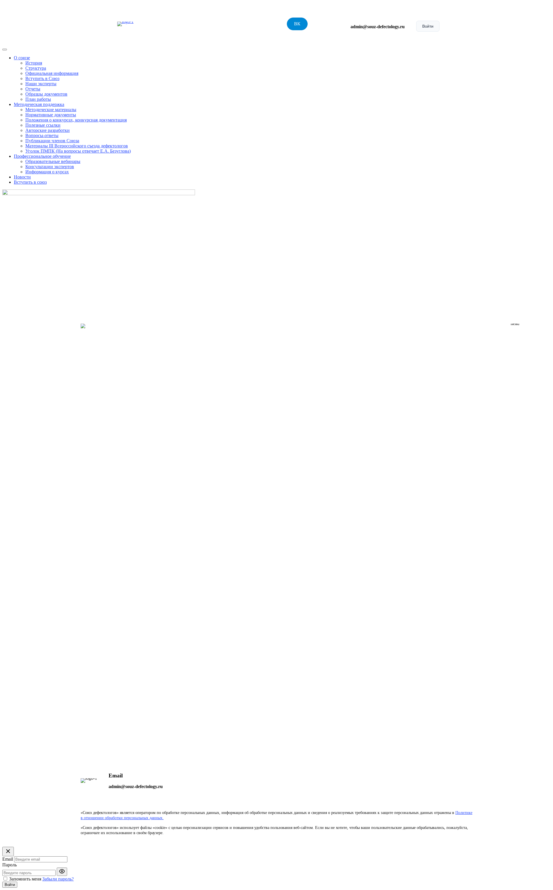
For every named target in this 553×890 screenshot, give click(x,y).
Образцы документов (46, 94)
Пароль (9, 864)
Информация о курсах (47, 171)
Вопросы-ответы (41, 135)
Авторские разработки (47, 130)
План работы (38, 99)
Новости (22, 176)
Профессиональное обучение (42, 156)
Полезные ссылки (42, 125)
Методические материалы (50, 109)
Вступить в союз (30, 182)
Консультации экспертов (49, 166)
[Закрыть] (8, 851)
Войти (427, 26)
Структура (35, 68)
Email (7, 859)
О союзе (22, 57)
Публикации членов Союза (52, 140)
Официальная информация (51, 73)
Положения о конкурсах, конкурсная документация (76, 119)
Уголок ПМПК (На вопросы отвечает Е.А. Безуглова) (78, 151)
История (33, 62)
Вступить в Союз (42, 78)
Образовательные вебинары (52, 161)
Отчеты (32, 88)
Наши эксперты (40, 83)
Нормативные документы (50, 114)
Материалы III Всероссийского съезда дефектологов (76, 145)
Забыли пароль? (58, 878)
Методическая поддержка (39, 104)
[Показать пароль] (62, 872)
